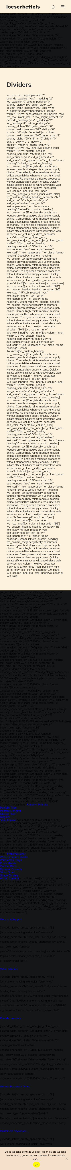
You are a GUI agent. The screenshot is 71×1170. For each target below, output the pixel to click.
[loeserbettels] (23, 7)
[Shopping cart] (51, 6)
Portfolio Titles (8, 807)
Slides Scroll (7, 872)
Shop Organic (8, 819)
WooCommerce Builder (14, 856)
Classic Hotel (8, 813)
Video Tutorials (8, 968)
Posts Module (8, 863)
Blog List (5, 816)
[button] (62, 6)
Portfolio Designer (10, 810)
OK (36, 1164)
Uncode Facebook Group (15, 1086)
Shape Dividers (9, 875)
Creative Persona (37, 804)
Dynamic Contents (11, 869)
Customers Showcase (13, 1130)
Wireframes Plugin (11, 859)
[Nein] (66, 1158)
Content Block (8, 866)
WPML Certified (9, 878)
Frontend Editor (16, 853)
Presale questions (10, 1018)
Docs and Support (10, 919)
